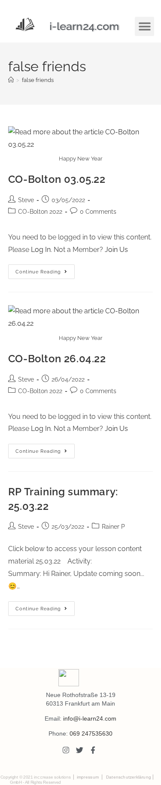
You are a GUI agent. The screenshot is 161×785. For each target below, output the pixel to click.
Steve (26, 200)
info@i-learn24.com (89, 718)
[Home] (11, 80)
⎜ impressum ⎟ (88, 777)
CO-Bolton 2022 (40, 211)
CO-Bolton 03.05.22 (57, 179)
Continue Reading (45, 269)
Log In (41, 250)
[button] (144, 26)
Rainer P (113, 526)
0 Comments (98, 211)
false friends (38, 80)
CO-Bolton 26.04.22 (57, 358)
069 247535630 (91, 733)
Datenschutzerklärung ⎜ (130, 777)
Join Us (116, 250)
